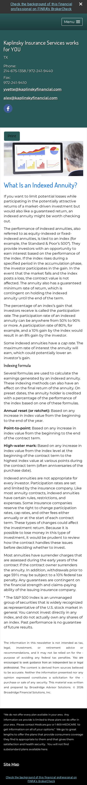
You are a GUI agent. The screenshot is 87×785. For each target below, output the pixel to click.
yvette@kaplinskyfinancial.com (33, 89)
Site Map (11, 764)
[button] (72, 22)
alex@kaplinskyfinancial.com (31, 98)
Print (12, 136)
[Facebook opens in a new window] (8, 108)
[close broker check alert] (81, 4)
